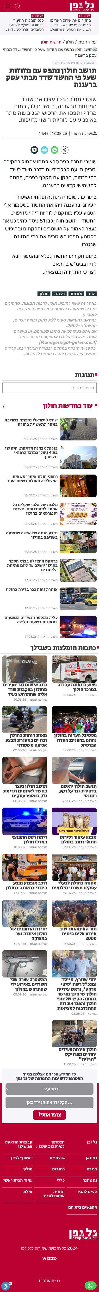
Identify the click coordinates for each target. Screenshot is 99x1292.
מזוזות (76, 293)
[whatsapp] (54, 150)
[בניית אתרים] (49, 1260)
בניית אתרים (49, 1280)
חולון (44, 293)
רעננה (59, 293)
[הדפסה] (44, 150)
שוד (91, 293)
